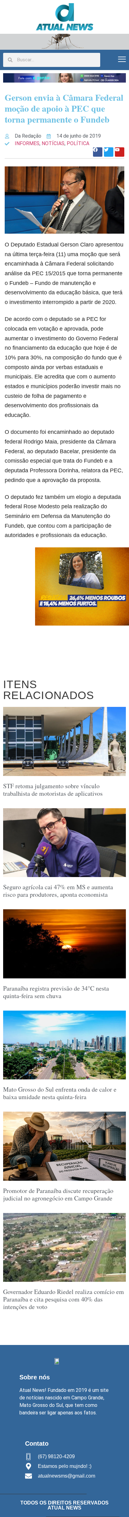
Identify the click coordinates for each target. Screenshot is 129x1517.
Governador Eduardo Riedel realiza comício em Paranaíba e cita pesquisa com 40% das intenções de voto (63, 1299)
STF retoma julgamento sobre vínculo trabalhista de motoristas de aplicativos (53, 790)
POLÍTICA (78, 143)
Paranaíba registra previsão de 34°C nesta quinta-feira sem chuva (56, 992)
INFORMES (27, 143)
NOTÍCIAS (53, 143)
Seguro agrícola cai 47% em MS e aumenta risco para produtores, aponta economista (58, 891)
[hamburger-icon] (122, 60)
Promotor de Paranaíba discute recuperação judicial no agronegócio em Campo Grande (58, 1194)
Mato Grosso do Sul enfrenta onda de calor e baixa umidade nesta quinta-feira (59, 1093)
